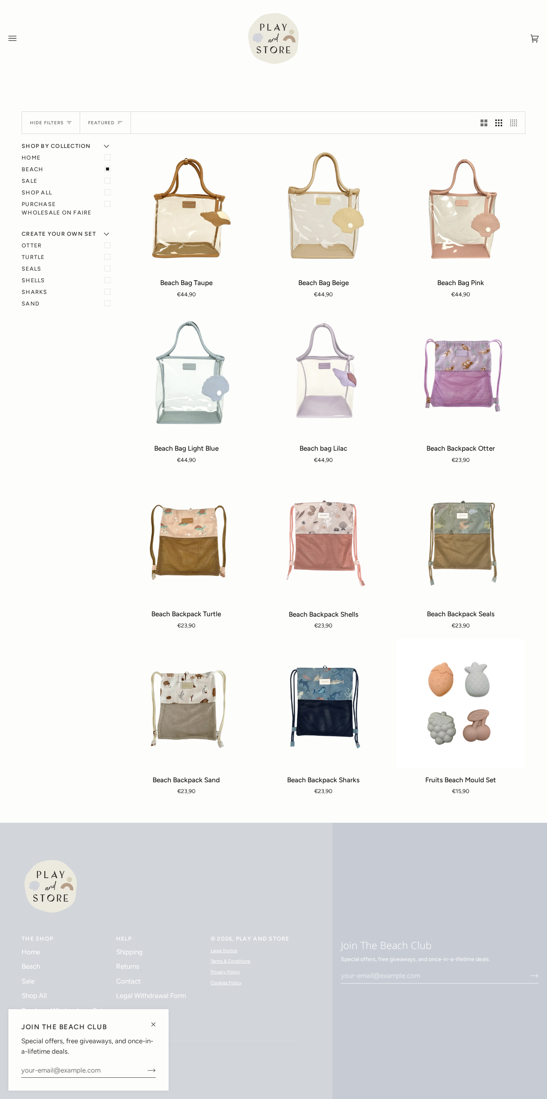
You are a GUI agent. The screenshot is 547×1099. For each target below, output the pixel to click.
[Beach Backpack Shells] (323, 538)
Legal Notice (224, 950)
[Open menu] (20, 38)
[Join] (145, 1070)
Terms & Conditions (230, 961)
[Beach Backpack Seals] (460, 538)
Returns (127, 966)
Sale (29, 181)
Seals (31, 268)
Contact (128, 981)
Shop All (37, 192)
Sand (31, 303)
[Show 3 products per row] (498, 123)
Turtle (33, 257)
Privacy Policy (225, 972)
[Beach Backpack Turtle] (186, 538)
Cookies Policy (226, 983)
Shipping (129, 952)
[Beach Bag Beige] (323, 206)
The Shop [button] (37, 938)
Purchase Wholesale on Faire (57, 208)
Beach (32, 169)
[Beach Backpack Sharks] (323, 704)
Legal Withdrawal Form (151, 996)
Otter (32, 245)
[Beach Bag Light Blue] (186, 372)
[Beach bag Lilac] (323, 372)
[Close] (157, 1021)
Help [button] (124, 938)
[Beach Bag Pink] (460, 206)
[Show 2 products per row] (484, 123)
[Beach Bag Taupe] (186, 206)
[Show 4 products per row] (515, 123)
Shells (33, 280)
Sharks (35, 292)
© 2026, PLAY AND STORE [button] (250, 938)
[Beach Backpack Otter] (460, 372)
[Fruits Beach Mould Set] (460, 704)
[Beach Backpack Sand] (186, 704)
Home (31, 157)
